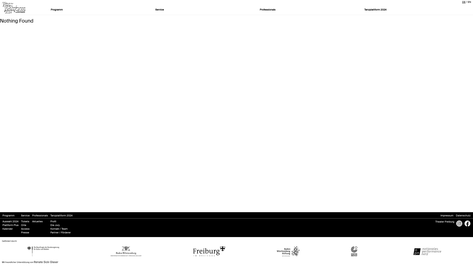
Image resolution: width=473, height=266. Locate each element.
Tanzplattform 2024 (375, 9)
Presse (25, 232)
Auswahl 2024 (10, 221)
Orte (23, 225)
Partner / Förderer (60, 232)
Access (25, 229)
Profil (53, 221)
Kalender (7, 229)
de (463, 2)
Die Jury (55, 225)
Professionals (268, 9)
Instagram (459, 223)
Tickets (25, 221)
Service (159, 9)
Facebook (467, 223)
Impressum (446, 215)
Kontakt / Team (59, 229)
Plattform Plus (10, 225)
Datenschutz (463, 215)
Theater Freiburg (444, 221)
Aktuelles (37, 221)
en (469, 2)
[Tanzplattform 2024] (14, 8)
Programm (57, 9)
